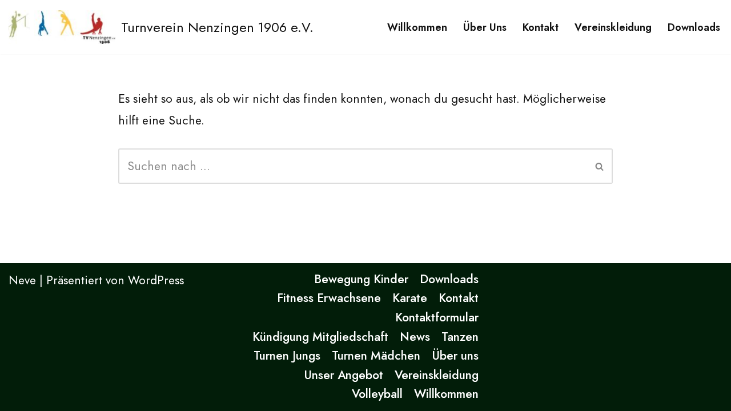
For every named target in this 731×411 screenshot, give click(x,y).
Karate (409, 298)
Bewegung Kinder (361, 279)
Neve (22, 280)
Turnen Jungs (287, 355)
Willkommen (417, 27)
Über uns (485, 27)
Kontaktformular (437, 317)
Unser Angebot (343, 375)
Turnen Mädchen (376, 355)
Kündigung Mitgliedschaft (320, 336)
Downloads (694, 27)
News (415, 336)
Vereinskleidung (613, 27)
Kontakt (541, 27)
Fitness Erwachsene (329, 298)
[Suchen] (600, 166)
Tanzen (460, 336)
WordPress (156, 280)
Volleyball (377, 393)
